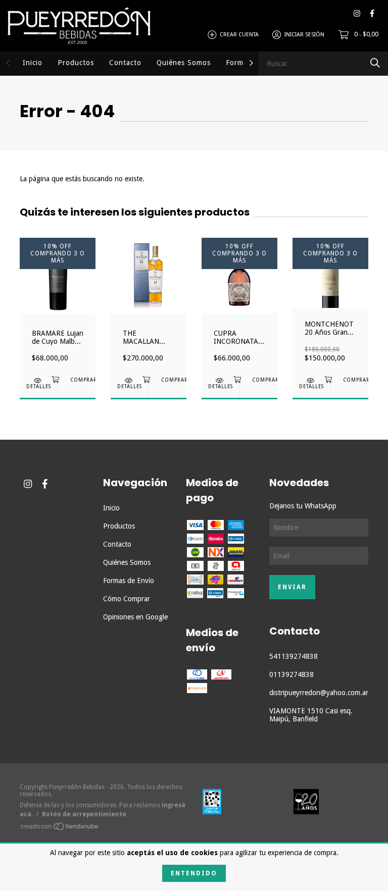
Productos (76, 63)
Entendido (194, 873)
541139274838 (293, 656)
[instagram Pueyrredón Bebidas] (357, 13)
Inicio (32, 63)
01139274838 (291, 674)
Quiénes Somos (184, 63)
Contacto (125, 63)
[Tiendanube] (60, 828)
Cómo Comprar (126, 599)
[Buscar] (375, 63)
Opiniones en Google (135, 617)
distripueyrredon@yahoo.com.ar (318, 693)
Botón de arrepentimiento (84, 814)
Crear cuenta (239, 34)
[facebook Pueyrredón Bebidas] (372, 13)
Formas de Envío (128, 580)
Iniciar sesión (304, 34)
